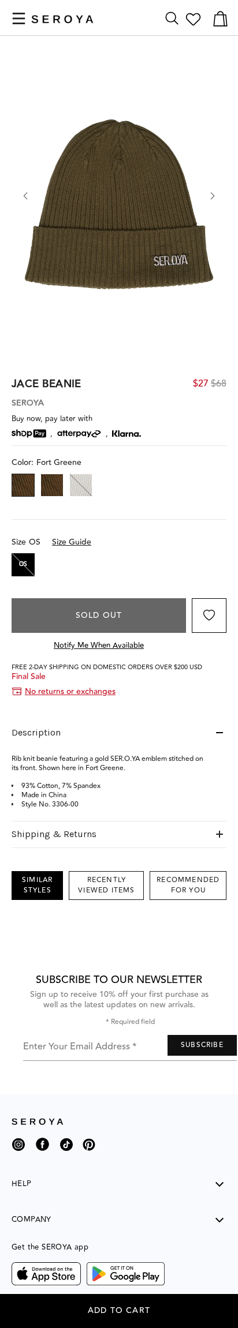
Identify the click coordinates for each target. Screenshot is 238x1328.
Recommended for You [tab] (188, 885)
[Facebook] (42, 1152)
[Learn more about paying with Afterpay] (79, 433)
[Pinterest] (89, 1152)
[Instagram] (18, 1148)
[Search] (172, 19)
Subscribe (202, 1045)
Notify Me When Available (99, 645)
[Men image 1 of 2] (119, 202)
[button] (19, 18)
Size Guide (71, 542)
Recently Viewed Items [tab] (106, 885)
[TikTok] (66, 1148)
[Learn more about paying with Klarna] (126, 433)
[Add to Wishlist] (209, 615)
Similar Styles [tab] (37, 885)
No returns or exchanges (70, 691)
